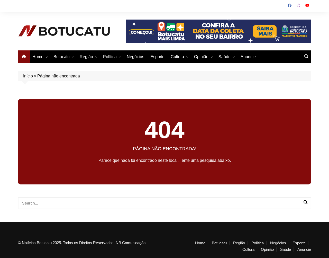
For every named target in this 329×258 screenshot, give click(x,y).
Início (28, 76)
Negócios (135, 57)
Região (86, 57)
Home (37, 57)
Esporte (157, 57)
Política (110, 57)
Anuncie (248, 57)
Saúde (224, 57)
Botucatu (61, 57)
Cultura (177, 57)
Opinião (201, 57)
